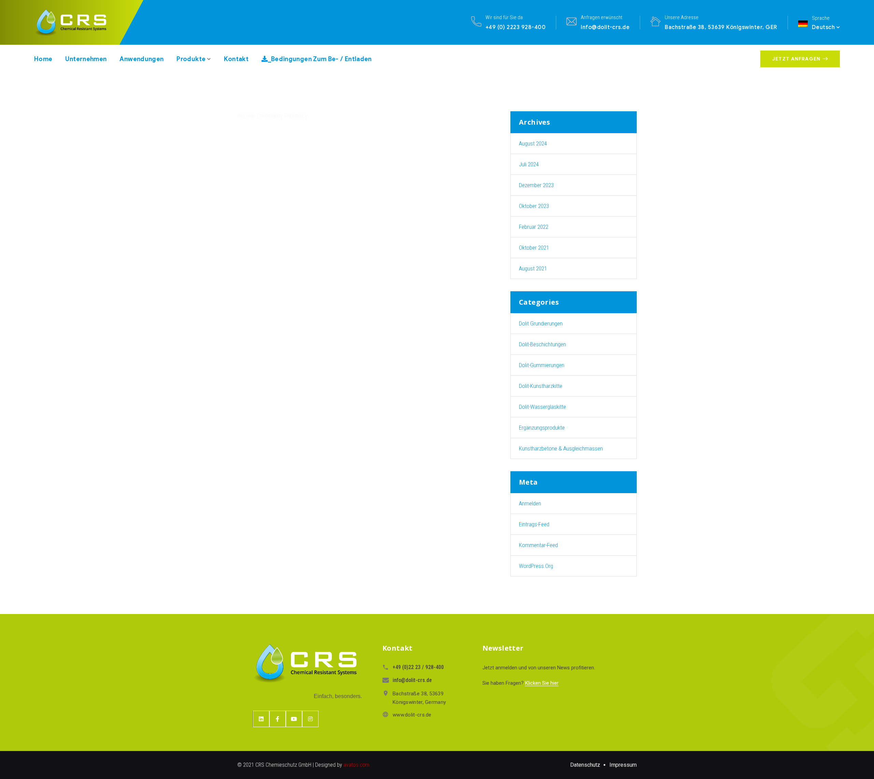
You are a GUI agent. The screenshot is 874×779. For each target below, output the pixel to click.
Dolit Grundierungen (541, 323)
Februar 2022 (533, 226)
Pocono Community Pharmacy (272, 115)
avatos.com (356, 765)
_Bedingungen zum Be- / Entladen (320, 59)
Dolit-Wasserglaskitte (542, 406)
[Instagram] (310, 719)
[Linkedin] (261, 719)
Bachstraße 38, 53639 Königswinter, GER (721, 27)
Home (43, 59)
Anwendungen (141, 59)
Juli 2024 (529, 164)
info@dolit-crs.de (605, 27)
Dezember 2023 (536, 185)
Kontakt (236, 59)
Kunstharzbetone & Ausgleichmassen (561, 448)
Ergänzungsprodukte (542, 427)
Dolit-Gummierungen (541, 365)
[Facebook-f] (277, 719)
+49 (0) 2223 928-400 (515, 27)
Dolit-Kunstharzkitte (540, 385)
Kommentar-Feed (538, 545)
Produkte (191, 59)
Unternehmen (86, 59)
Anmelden (530, 503)
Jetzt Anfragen (796, 59)
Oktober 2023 (534, 206)
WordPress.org (536, 565)
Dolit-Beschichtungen (542, 344)
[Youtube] (294, 719)
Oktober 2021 (534, 247)
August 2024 (533, 143)
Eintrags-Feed (534, 524)
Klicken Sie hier (542, 683)
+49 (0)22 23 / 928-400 (418, 667)
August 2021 (533, 268)
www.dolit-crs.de (412, 715)
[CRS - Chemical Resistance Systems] (77, 22)
